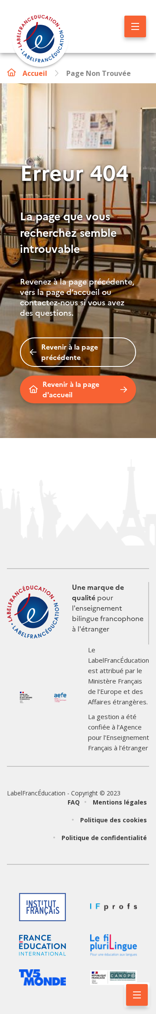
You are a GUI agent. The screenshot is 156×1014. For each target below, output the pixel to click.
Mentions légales (120, 802)
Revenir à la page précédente (69, 352)
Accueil (35, 73)
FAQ (74, 802)
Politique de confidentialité (104, 838)
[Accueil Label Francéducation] (40, 39)
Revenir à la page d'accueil (70, 389)
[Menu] (135, 26)
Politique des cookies (113, 820)
